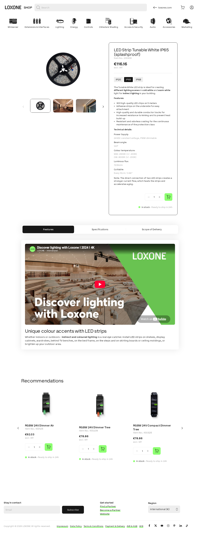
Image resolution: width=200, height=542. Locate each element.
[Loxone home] (13, 7)
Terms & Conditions (93, 526)
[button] (63, 69)
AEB (141, 526)
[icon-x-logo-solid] (155, 528)
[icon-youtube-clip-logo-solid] (162, 528)
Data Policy (76, 526)
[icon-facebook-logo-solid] (149, 528)
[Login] (191, 7)
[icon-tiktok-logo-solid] (187, 528)
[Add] (48, 447)
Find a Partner (108, 506)
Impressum (62, 526)
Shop (28, 7)
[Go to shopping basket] (182, 7)
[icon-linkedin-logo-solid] (180, 528)
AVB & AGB (132, 526)
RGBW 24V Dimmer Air (39, 425)
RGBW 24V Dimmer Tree (94, 427)
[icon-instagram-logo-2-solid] (168, 528)
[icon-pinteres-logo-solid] (174, 528)
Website (105, 514)
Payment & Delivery (115, 526)
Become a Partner (110, 510)
